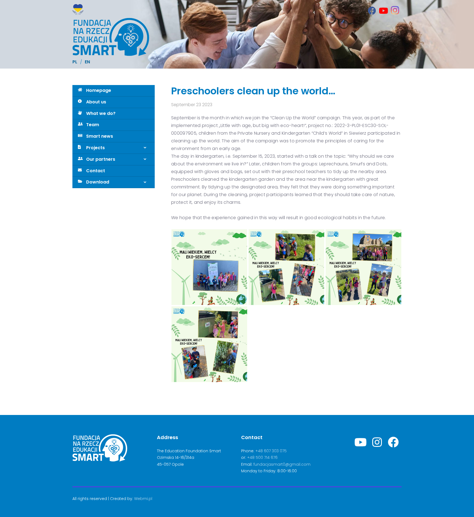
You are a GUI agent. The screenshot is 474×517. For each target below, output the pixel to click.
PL (74, 62)
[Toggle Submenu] (145, 148)
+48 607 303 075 (271, 451)
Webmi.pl (143, 498)
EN (87, 62)
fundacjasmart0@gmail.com (282, 464)
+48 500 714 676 (262, 457)
